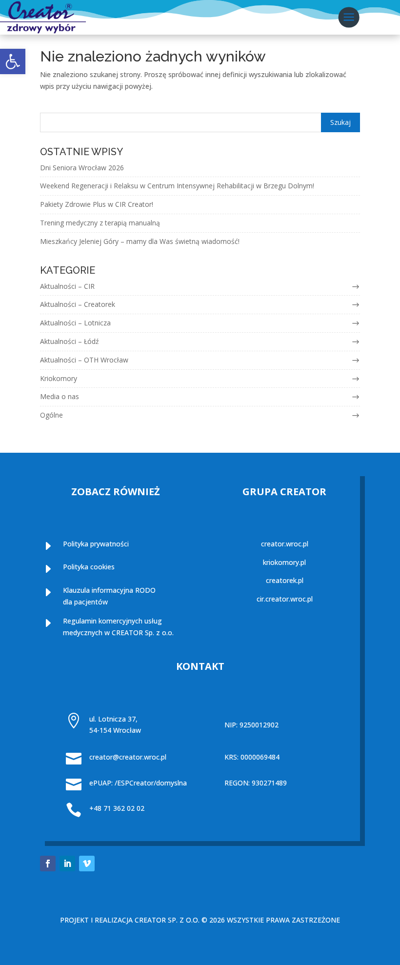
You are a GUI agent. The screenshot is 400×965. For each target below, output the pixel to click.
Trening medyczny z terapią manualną (100, 222)
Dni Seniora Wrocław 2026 (82, 167)
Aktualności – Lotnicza (75, 322)
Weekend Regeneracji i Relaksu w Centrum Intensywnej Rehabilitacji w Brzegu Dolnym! (177, 185)
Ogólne (51, 415)
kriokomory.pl (284, 562)
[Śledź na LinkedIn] (67, 863)
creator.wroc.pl (284, 543)
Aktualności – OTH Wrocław (84, 359)
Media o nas (59, 396)
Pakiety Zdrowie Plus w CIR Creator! (96, 204)
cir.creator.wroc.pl (285, 598)
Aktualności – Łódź (69, 341)
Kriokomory (58, 378)
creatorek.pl (284, 580)
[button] (12, 61)
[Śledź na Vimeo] (87, 863)
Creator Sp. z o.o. (167, 920)
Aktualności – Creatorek (77, 304)
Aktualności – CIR (67, 286)
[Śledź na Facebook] (48, 863)
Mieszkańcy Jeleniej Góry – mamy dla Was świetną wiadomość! (140, 241)
